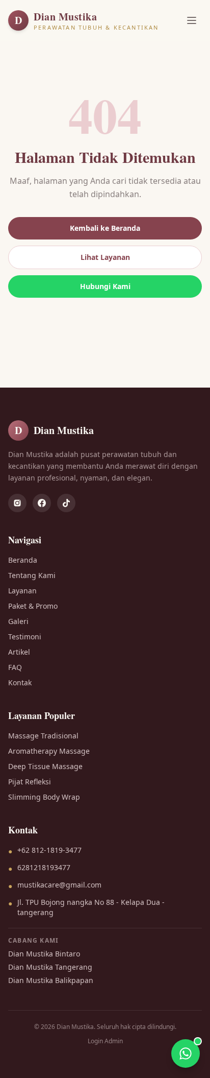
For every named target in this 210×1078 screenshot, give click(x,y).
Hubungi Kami (105, 286)
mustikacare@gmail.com (59, 885)
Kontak (20, 682)
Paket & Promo (33, 606)
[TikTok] (66, 503)
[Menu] (191, 20)
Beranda (22, 560)
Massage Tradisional (43, 735)
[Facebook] (42, 503)
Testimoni (24, 636)
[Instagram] (17, 503)
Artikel (19, 652)
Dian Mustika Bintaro (44, 954)
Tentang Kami (32, 575)
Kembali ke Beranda (105, 228)
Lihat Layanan (105, 257)
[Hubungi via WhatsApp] (185, 1053)
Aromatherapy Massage (49, 751)
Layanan (22, 590)
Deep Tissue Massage (45, 766)
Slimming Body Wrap (44, 797)
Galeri (18, 621)
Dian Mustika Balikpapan (50, 980)
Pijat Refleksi (29, 781)
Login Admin (105, 1041)
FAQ (15, 667)
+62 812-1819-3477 (49, 850)
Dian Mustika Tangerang (50, 967)
